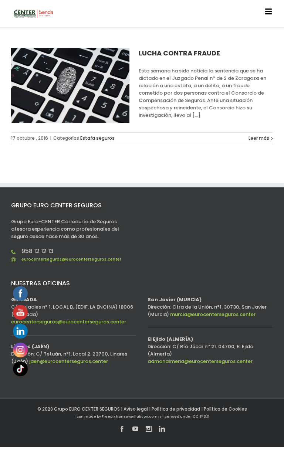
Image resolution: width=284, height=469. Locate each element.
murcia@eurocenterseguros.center (213, 314)
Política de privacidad (176, 409)
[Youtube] (135, 429)
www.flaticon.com (142, 416)
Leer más (258, 138)
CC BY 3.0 (201, 416)
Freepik (108, 416)
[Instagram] (149, 429)
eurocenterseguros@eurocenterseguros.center (71, 259)
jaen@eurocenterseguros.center (68, 361)
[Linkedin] (162, 429)
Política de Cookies (225, 409)
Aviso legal (136, 409)
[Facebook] (122, 429)
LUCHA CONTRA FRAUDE (179, 53)
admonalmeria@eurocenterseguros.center (200, 361)
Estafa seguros (97, 138)
